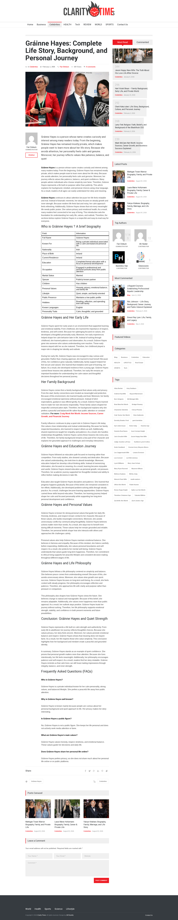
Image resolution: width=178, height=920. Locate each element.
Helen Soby (133, 426)
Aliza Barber (118, 388)
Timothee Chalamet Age (122, 495)
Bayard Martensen (136, 394)
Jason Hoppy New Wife (139, 436)
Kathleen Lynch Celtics (142, 442)
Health (38, 909)
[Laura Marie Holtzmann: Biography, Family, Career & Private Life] (67, 808)
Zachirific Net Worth (121, 501)
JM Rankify (70, 915)
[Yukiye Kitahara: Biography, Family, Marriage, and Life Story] (96, 808)
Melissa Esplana (119, 474)
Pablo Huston (134, 485)
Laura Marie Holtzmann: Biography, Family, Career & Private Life (65, 824)
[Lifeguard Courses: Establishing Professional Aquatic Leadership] (119, 291)
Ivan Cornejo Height (138, 431)
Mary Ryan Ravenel (121, 468)
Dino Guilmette (138, 415)
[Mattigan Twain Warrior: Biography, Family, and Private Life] (38, 808)
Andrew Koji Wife (120, 394)
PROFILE (31, 155)
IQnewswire (143, 266)
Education (146, 357)
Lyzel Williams (119, 463)
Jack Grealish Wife (120, 436)
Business (41, 24)
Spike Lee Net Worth (138, 490)
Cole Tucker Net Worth (122, 415)
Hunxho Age (145, 426)
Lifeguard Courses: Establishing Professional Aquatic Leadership (138, 288)
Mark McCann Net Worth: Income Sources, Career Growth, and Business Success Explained (131, 146)
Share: (28, 771)
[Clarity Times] (89, 13)
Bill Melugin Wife (133, 399)
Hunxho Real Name (121, 431)
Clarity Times (41, 915)
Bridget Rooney (137, 404)
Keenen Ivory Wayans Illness (138, 447)
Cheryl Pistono (137, 410)
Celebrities (55, 24)
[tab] (123, 43)
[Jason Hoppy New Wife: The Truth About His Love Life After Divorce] (133, 55)
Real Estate (139, 363)
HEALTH (67, 24)
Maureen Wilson (137, 468)
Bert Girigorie (119, 399)
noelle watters (135, 479)
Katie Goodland (119, 447)
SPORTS (110, 24)
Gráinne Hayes (36, 781)
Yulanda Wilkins (140, 495)
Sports (48, 909)
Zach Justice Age (138, 501)
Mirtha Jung (133, 474)
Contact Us (122, 24)
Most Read (122, 42)
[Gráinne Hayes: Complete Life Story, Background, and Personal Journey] (67, 99)
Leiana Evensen (138, 452)
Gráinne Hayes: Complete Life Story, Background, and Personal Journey (66, 50)
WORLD (98, 24)
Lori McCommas (132, 458)
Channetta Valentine (121, 410)
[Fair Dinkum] (31, 139)
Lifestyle (70, 909)
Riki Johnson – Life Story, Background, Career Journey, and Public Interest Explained (139, 304)
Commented (143, 42)
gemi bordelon (137, 420)
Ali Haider (143, 244)
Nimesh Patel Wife (120, 479)
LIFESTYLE (127, 363)
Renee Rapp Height (121, 490)
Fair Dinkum (64, 67)
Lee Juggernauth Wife (121, 452)
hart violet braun (119, 426)
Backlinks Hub (122, 266)
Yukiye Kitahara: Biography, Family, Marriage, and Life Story (95, 824)
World (28, 909)
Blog (128, 295)
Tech (77, 24)
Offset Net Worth (120, 485)
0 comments (90, 67)
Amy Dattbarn (131, 388)
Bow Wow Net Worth (121, 404)
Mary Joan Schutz (134, 463)
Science (58, 909)
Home (30, 24)
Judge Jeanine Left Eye (122, 442)
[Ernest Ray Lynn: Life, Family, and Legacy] (119, 322)
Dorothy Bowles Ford (121, 420)
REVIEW (87, 24)
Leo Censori (118, 458)
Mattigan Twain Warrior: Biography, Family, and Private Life (37, 824)
